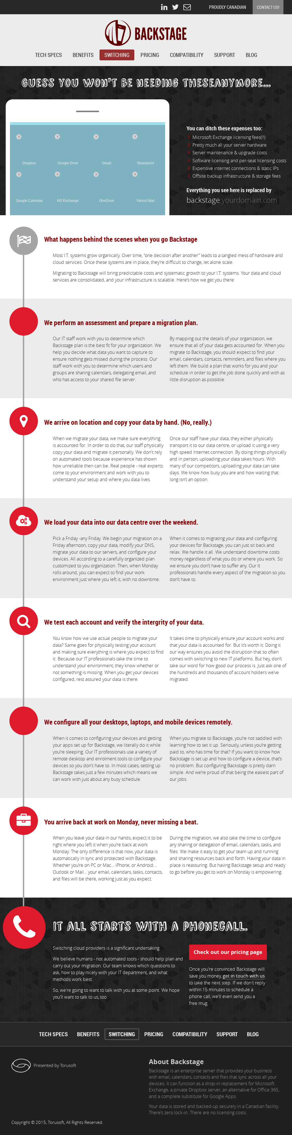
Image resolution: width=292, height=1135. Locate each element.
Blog (251, 55)
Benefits (83, 55)
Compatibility (186, 55)
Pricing (150, 55)
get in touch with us (244, 976)
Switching (116, 55)
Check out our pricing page (228, 952)
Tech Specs (48, 55)
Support (224, 55)
